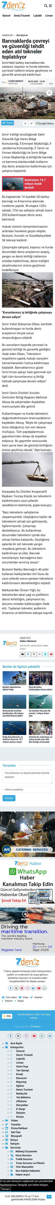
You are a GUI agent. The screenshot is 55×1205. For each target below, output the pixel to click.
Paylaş (9, 122)
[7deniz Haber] (13, 6)
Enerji (19, 1074)
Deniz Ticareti (22, 15)
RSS (8, 1016)
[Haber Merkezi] (10, 643)
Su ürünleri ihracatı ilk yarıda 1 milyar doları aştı (39, 713)
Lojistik (37, 15)
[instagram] (26, 1036)
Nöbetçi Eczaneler (26, 1151)
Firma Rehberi (19, 1128)
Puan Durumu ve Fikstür (30, 1163)
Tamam (5, 1189)
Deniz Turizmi (24, 1089)
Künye (21, 1000)
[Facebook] (28, 654)
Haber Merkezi (28, 641)
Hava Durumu (24, 1155)
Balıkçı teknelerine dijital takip (12, 688)
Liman (49, 15)
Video (26, 997)
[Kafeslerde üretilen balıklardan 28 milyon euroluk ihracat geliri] (14, 701)
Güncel (6, 15)
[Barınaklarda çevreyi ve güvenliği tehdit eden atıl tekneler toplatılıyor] (27, 103)
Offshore (21, 1101)
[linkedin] (49, 1036)
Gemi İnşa (22, 1066)
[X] (16, 988)
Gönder (9, 798)
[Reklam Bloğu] (27, 833)
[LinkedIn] (33, 988)
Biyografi (16, 1135)
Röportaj (21, 1081)
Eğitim (20, 1085)
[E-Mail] (22, 654)
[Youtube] (50, 654)
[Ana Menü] (50, 5)
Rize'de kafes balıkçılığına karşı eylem (40, 688)
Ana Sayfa (16, 1043)
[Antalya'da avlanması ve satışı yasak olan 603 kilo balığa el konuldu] (41, 727)
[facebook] (10, 1036)
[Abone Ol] (45, 123)
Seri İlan (15, 1132)
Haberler (7, 35)
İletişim (9, 1000)
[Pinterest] (21, 988)
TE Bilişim (35, 1026)
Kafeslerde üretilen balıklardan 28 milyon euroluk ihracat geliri (13, 713)
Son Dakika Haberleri (28, 1170)
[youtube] (34, 1036)
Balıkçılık (22, 35)
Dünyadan (22, 1105)
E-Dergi (20, 1109)
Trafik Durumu (24, 1159)
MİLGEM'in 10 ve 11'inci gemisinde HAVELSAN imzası (28, 1198)
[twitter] (18, 1036)
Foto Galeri (11, 997)
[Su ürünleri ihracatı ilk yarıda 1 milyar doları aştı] (41, 701)
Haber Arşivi (23, 1174)
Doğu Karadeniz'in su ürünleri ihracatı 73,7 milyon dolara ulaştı (13, 739)
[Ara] (46, 5)
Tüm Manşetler (24, 1166)
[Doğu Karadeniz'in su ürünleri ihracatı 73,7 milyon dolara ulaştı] (14, 727)
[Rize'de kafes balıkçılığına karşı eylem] (41, 678)
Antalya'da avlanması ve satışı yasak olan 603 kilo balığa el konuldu (40, 739)
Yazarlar (38, 997)
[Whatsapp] (44, 988)
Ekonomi (21, 1078)
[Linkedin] (45, 654)
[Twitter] (33, 654)
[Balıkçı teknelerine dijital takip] (14, 678)
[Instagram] (39, 654)
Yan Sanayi (22, 1070)
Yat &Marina (23, 1097)
